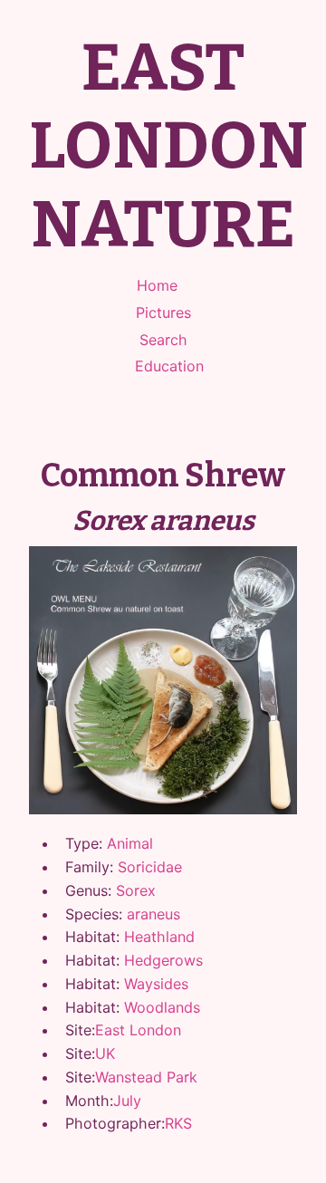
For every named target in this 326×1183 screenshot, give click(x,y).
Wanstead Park (146, 1077)
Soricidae (150, 867)
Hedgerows (163, 960)
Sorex (136, 890)
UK (105, 1053)
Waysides (156, 984)
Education (169, 366)
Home (157, 285)
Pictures (163, 312)
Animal (130, 843)
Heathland (159, 937)
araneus (153, 914)
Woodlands (162, 1007)
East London (138, 1030)
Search (163, 340)
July (127, 1101)
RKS (178, 1123)
